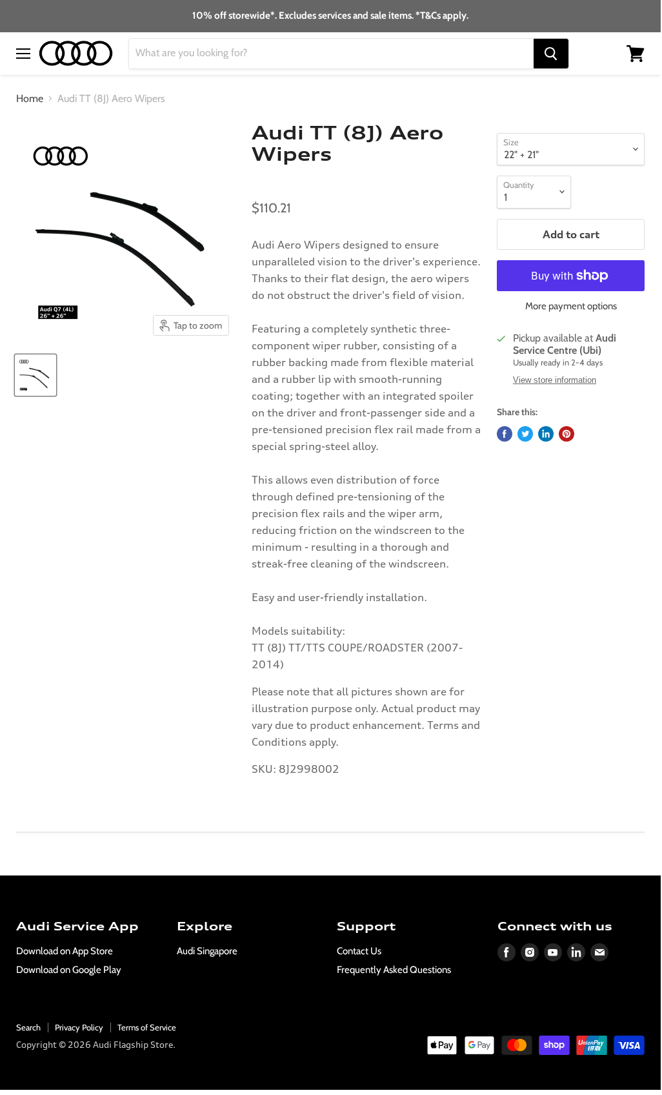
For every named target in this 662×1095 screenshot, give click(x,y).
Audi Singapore (207, 951)
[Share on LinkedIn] (546, 434)
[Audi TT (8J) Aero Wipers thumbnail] (35, 375)
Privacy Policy (79, 1027)
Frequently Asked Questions (394, 970)
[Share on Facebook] (504, 434)
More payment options (571, 306)
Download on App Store (64, 951)
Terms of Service (146, 1027)
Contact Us (359, 951)
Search (28, 1027)
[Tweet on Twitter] (525, 434)
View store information (554, 380)
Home (29, 99)
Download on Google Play (68, 970)
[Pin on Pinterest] (566, 434)
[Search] (551, 53)
